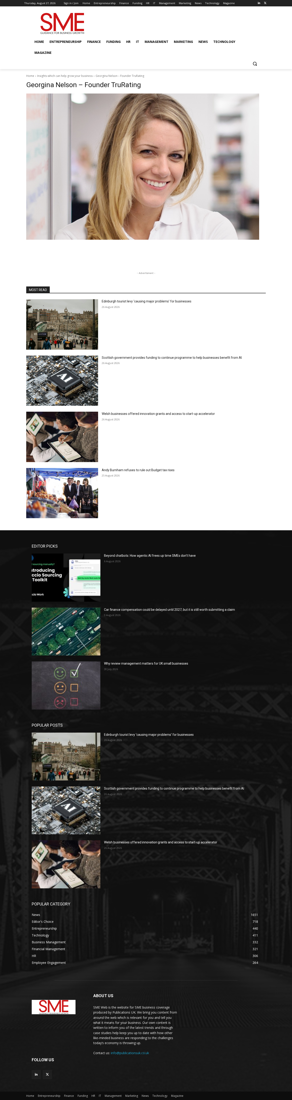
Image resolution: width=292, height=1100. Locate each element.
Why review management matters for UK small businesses (146, 663)
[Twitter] (265, 3)
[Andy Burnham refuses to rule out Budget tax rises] (62, 493)
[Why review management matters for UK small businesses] (66, 685)
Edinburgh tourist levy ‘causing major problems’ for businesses (146, 301)
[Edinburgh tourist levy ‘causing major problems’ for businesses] (62, 324)
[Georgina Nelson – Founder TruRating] (146, 167)
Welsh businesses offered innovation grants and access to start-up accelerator (158, 414)
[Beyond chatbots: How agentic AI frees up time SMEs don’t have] (66, 577)
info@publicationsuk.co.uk (130, 1053)
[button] (254, 63)
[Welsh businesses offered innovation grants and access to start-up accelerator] (62, 437)
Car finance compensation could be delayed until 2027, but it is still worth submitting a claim (169, 609)
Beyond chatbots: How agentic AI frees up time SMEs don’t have (150, 555)
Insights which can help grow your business (65, 76)
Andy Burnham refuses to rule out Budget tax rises (138, 470)
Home (30, 76)
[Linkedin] (258, 3)
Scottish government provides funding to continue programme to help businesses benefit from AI (172, 357)
